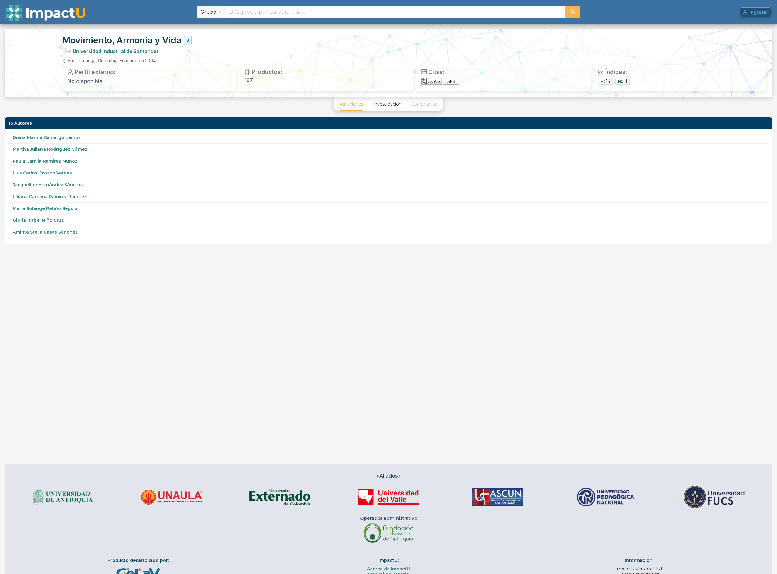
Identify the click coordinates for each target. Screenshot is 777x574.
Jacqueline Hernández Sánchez (48, 184)
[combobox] (395, 12)
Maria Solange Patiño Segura (45, 208)
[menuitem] (351, 104)
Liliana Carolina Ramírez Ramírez (50, 196)
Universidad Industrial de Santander (116, 51)
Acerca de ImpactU (388, 569)
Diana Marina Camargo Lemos (47, 137)
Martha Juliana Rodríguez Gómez (50, 149)
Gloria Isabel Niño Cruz (38, 220)
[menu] (388, 104)
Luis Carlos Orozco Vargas (42, 173)
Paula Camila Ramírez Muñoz (45, 161)
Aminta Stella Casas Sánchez (45, 232)
